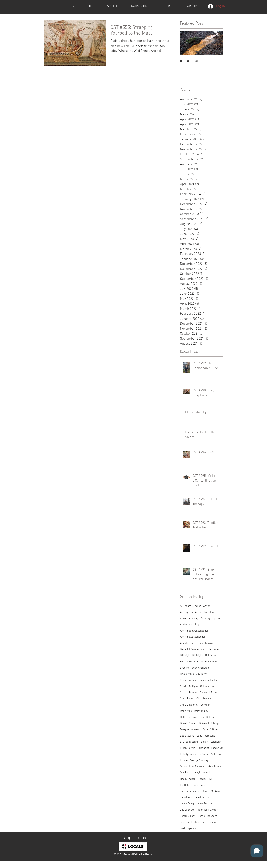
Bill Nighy (197, 655)
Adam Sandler (193, 606)
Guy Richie (186, 772)
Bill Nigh (185, 655)
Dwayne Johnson (190, 729)
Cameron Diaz (188, 680)
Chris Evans (187, 698)
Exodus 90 (217, 748)
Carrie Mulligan (189, 686)
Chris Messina (204, 698)
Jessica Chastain (190, 822)
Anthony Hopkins (210, 618)
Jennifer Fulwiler (208, 810)
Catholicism (207, 686)
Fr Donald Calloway (209, 754)
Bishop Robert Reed (191, 661)
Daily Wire (186, 711)
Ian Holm (185, 785)
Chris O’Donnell (189, 705)
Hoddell (202, 779)
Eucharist (203, 748)
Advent (207, 606)
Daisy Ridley (201, 711)
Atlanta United (188, 643)
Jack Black (199, 785)
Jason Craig (187, 803)
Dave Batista (207, 717)
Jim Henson (209, 822)
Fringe (184, 760)
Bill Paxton (211, 655)
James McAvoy (211, 791)
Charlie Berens (188, 692)
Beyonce (214, 649)
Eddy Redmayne (205, 735)
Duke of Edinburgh (209, 723)
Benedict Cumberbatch (193, 649)
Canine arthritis (208, 680)
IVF (211, 779)
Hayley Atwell (203, 772)
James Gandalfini (190, 791)
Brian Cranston (200, 667)
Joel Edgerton (188, 828)
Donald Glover (188, 723)
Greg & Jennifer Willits (193, 766)
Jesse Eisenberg (207, 816)
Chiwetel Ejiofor (209, 692)
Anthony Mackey (189, 624)
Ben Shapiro (206, 643)
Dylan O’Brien (210, 729)
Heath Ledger (187, 779)
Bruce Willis (187, 674)
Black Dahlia (212, 661)
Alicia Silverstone (205, 612)
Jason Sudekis (204, 803)
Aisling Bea (186, 612)
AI (181, 606)
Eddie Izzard (187, 735)
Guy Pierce (214, 766)
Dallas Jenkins (188, 717)
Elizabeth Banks (189, 742)
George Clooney (199, 760)
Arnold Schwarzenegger (194, 631)
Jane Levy (186, 797)
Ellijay (204, 742)
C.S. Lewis (202, 674)
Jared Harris (201, 797)
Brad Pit (184, 667)
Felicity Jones (188, 754)
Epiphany (215, 742)
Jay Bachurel (187, 810)
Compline (206, 705)
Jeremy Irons (188, 816)
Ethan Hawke (187, 748)
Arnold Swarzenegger (192, 637)
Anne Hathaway (189, 618)
